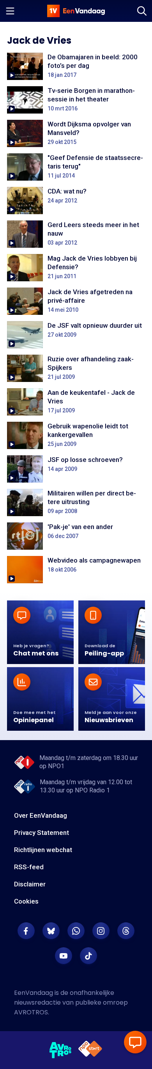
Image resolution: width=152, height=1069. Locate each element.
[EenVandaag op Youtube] (63, 955)
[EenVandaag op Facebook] (26, 930)
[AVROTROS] (60, 1050)
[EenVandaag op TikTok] (88, 955)
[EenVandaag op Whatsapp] (76, 930)
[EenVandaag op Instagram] (101, 930)
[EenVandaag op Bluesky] (51, 930)
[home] (76, 11)
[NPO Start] (90, 1050)
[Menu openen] (10, 11)
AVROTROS (31, 1012)
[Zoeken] (141, 11)
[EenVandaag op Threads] (125, 930)
